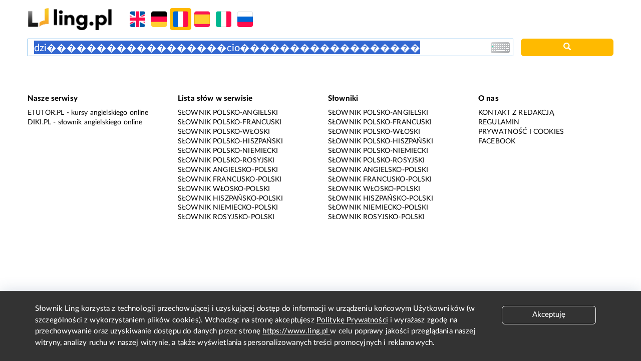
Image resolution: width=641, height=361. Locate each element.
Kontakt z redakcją (516, 112)
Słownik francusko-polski (230, 179)
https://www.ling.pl (296, 331)
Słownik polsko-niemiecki (228, 150)
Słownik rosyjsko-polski (226, 217)
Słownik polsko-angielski (228, 112)
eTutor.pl (46, 112)
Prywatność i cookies (521, 131)
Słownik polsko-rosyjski (226, 160)
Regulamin (498, 122)
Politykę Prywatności (352, 320)
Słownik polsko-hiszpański (230, 141)
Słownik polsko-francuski (230, 122)
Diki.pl (39, 122)
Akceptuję (548, 314)
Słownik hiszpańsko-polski (230, 198)
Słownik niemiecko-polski (228, 207)
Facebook (496, 141)
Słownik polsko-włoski (224, 131)
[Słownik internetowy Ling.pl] (70, 19)
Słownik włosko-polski (224, 189)
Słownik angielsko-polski (228, 169)
